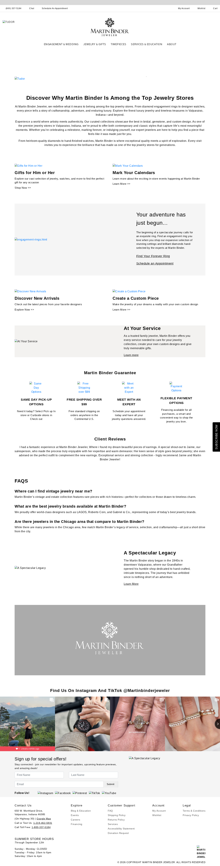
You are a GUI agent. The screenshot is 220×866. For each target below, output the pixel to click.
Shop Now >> (23, 187)
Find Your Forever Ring (153, 256)
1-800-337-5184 (41, 827)
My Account (159, 810)
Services (113, 824)
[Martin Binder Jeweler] (110, 26)
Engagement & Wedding (61, 44)
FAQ (110, 810)
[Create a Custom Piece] (129, 291)
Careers (75, 819)
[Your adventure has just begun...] (31, 239)
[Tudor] (20, 78)
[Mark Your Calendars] (128, 165)
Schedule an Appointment (155, 263)
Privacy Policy (191, 815)
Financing (76, 824)
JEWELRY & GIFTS (94, 44)
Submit (110, 784)
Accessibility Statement (121, 828)
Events (75, 815)
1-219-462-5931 (42, 823)
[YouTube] (109, 793)
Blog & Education (81, 810)
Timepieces (118, 44)
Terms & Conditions (194, 810)
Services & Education (146, 44)
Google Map (44, 818)
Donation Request (118, 833)
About (171, 44)
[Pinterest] (80, 793)
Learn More (131, 583)
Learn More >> (121, 183)
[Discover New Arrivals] (30, 291)
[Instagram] (45, 793)
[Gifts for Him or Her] (28, 165)
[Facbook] (63, 793)
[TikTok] (94, 793)
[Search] (168, 8)
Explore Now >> (24, 309)
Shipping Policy (117, 815)
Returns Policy (116, 819)
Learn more (131, 355)
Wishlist (156, 815)
